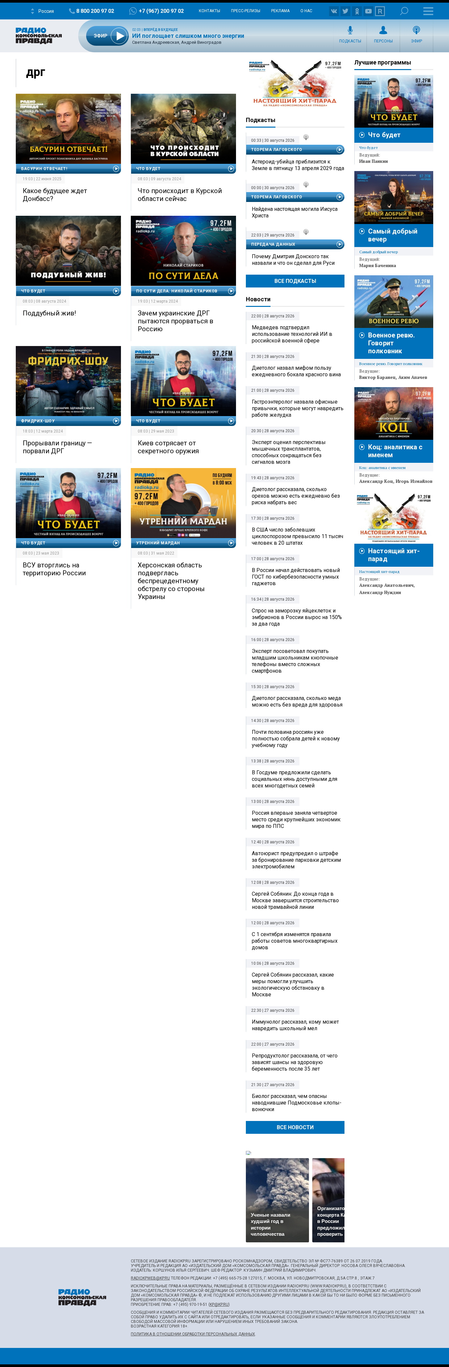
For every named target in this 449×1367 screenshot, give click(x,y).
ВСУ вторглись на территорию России (54, 569)
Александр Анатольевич (386, 585)
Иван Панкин (373, 161)
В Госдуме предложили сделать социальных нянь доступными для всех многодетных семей (294, 779)
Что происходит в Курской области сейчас (180, 195)
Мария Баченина (377, 265)
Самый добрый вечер (378, 251)
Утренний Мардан (158, 543)
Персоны (383, 41)
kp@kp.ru (219, 1304)
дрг (35, 72)
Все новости (295, 1127)
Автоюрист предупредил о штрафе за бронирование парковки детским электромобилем (296, 860)
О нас (306, 11)
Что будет (148, 168)
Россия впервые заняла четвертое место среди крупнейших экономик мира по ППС (296, 819)
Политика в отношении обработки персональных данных (193, 1334)
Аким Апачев (412, 377)
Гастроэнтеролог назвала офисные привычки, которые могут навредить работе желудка (297, 408)
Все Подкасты (295, 281)
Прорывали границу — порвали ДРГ (57, 447)
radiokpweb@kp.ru (150, 1278)
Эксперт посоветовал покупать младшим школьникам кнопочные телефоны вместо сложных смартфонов (295, 661)
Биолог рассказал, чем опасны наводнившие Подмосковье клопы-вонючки (297, 1102)
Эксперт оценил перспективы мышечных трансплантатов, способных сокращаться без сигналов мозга (289, 452)
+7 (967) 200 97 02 (161, 11)
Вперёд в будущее (161, 30)
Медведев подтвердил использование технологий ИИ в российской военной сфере (292, 334)
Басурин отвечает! (44, 168)
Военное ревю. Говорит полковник (391, 343)
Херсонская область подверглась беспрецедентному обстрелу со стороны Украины (171, 581)
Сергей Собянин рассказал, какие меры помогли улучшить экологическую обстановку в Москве (293, 985)
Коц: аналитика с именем (382, 467)
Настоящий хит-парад (295, 83)
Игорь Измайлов (414, 481)
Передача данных (273, 244)
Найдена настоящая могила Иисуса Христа (295, 212)
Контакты (209, 11)
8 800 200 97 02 (95, 11)
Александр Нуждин (380, 592)
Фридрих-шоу (38, 421)
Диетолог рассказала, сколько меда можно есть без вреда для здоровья (297, 701)
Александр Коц (376, 481)
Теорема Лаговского (276, 149)
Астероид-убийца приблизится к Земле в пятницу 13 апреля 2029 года (298, 165)
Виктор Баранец (377, 377)
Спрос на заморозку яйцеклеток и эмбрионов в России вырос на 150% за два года (297, 617)
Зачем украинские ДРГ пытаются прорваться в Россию (175, 321)
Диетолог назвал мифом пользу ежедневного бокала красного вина (296, 371)
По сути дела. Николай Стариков (177, 291)
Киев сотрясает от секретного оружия (168, 447)
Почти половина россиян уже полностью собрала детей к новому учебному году (296, 738)
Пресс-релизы (245, 11)
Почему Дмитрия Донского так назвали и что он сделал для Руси (293, 259)
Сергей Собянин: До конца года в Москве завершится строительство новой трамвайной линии (295, 900)
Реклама (280, 11)
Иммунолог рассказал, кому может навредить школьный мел (295, 1025)
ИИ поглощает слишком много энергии (188, 35)
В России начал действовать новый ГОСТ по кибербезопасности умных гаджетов (296, 576)
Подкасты (350, 41)
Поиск (404, 11)
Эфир (416, 41)
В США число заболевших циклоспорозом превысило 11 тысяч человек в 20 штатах (297, 536)
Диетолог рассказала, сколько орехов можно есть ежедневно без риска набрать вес (296, 496)
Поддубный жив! (49, 313)
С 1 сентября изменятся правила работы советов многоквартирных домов (295, 941)
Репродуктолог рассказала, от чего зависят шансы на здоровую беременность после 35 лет (295, 1062)
